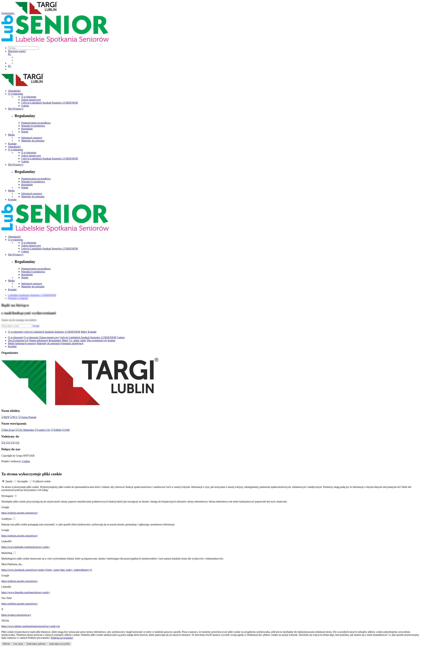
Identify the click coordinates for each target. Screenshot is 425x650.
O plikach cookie (42, 481)
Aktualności (14, 90)
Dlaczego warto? (17, 51)
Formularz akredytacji (71, 343)
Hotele (24, 131)
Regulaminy (55, 340)
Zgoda (8, 481)
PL (9, 54)
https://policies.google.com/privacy (19, 512)
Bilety (84, 331)
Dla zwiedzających (97, 340)
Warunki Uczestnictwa (33, 125)
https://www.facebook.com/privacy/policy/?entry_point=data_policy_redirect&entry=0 (46, 569)
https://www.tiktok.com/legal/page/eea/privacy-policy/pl (30, 626)
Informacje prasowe (31, 137)
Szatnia (111, 340)
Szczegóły (22, 481)
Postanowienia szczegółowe (36, 122)
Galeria (25, 105)
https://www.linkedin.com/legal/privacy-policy (25, 547)
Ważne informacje (38, 340)
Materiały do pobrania (32, 140)
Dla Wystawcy (15, 108)
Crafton (26, 461)
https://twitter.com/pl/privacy (16, 615)
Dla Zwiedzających (18, 340)
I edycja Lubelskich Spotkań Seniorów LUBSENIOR (49, 102)
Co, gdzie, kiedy (77, 340)
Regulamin (27, 128)
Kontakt (12, 143)
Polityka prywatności (62, 637)
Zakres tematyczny (31, 99)
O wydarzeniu (15, 93)
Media (11, 134)
